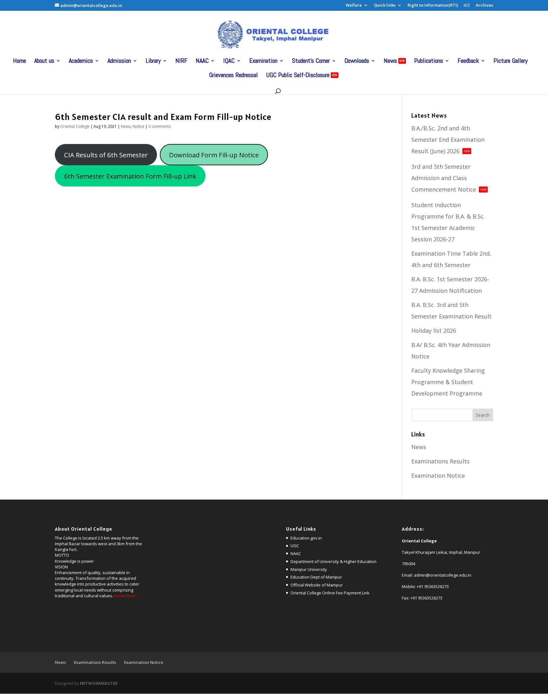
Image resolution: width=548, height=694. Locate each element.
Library (153, 61)
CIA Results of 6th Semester (106, 154)
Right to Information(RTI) (433, 5)
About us (44, 61)
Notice (138, 126)
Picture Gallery (510, 61)
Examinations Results (440, 461)
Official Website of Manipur (316, 585)
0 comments (159, 126)
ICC (467, 5)
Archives (484, 5)
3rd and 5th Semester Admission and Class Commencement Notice (448, 178)
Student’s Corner (311, 61)
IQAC (229, 61)
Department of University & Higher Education (333, 561)
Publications (428, 61)
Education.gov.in (306, 538)
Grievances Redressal (233, 76)
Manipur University (308, 569)
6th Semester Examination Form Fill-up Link (130, 176)
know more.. (126, 596)
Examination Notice (438, 475)
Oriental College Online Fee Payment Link (329, 593)
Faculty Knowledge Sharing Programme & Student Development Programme (448, 382)
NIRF (181, 61)
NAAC (202, 61)
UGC (294, 545)
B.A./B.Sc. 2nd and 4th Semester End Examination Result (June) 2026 (448, 139)
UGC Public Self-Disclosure (301, 76)
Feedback (468, 61)
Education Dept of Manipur (316, 577)
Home (19, 61)
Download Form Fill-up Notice (214, 154)
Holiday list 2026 (433, 330)
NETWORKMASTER (99, 683)
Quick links (384, 5)
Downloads (356, 61)
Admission (119, 61)
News (394, 61)
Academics (81, 61)
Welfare (354, 5)
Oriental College (74, 126)
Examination (263, 61)
